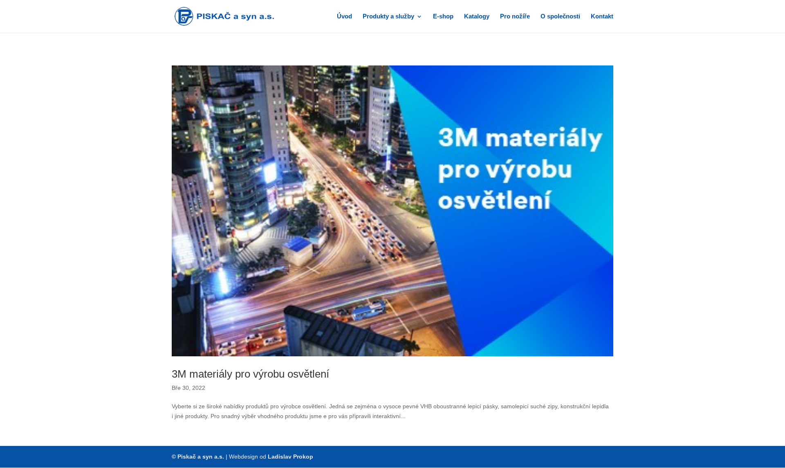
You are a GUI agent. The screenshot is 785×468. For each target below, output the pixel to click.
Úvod (344, 17)
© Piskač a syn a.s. (198, 456)
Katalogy (476, 17)
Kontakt (602, 17)
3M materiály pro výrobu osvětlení (250, 374)
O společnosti (560, 17)
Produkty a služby (388, 17)
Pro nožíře (515, 17)
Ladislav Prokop (290, 456)
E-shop (443, 17)
